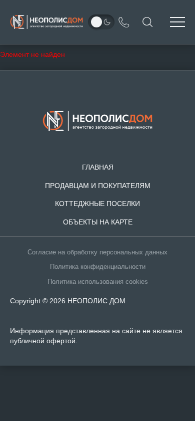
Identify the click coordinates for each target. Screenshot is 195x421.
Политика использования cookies (98, 281)
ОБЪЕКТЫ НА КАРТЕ (97, 222)
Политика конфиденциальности (98, 266)
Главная (98, 167)
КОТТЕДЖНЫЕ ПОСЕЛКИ (97, 204)
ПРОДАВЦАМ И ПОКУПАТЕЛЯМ (97, 186)
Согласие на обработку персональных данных (98, 252)
